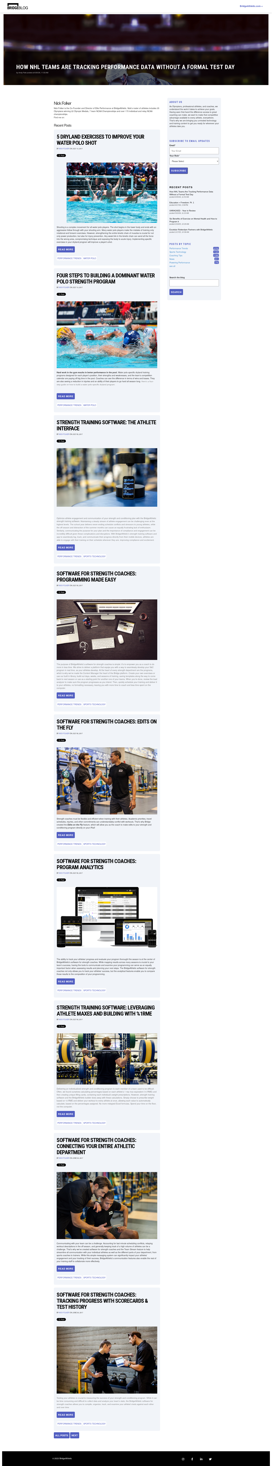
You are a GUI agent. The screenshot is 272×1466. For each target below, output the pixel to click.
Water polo (89, 258)
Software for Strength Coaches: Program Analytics (96, 864)
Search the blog (177, 277)
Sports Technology (94, 556)
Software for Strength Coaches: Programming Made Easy (96, 576)
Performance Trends (69, 258)
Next (75, 1435)
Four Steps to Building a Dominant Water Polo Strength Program (106, 278)
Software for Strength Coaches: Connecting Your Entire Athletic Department (96, 1146)
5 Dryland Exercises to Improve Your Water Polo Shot (100, 140)
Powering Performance (179, 262)
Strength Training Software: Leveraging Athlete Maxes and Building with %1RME (106, 1010)
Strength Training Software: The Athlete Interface (106, 425)
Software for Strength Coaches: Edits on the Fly (107, 724)
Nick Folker (64, 148)
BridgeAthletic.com (251, 6)
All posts (61, 1435)
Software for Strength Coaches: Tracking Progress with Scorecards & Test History (102, 1301)
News (171, 259)
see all (172, 266)
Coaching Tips (175, 255)
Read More (65, 249)
